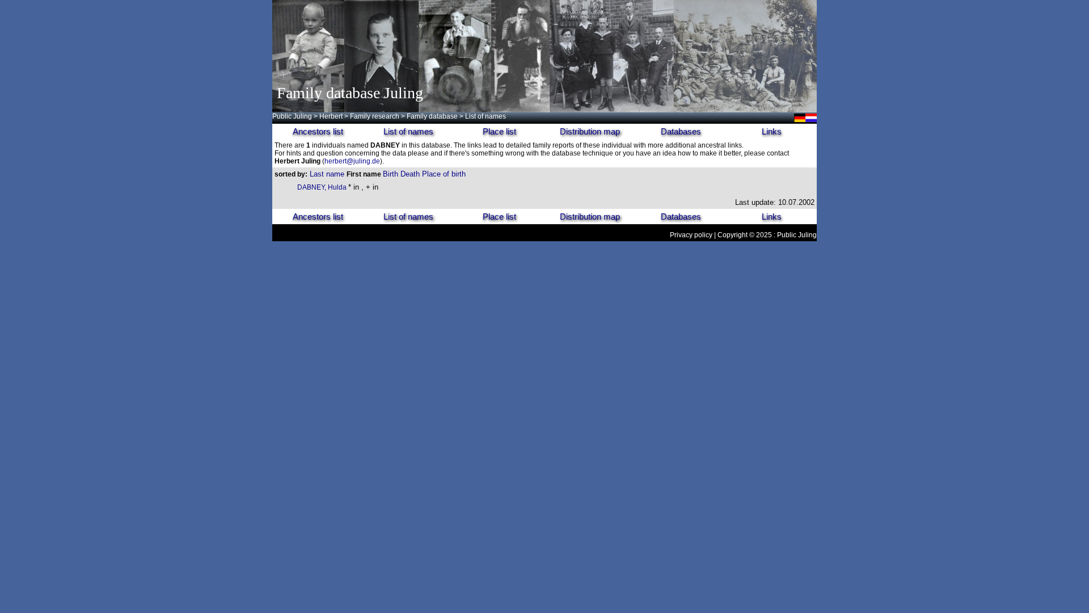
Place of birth (444, 174)
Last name (327, 174)
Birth (390, 174)
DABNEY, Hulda (322, 187)
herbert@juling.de (352, 161)
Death (410, 174)
